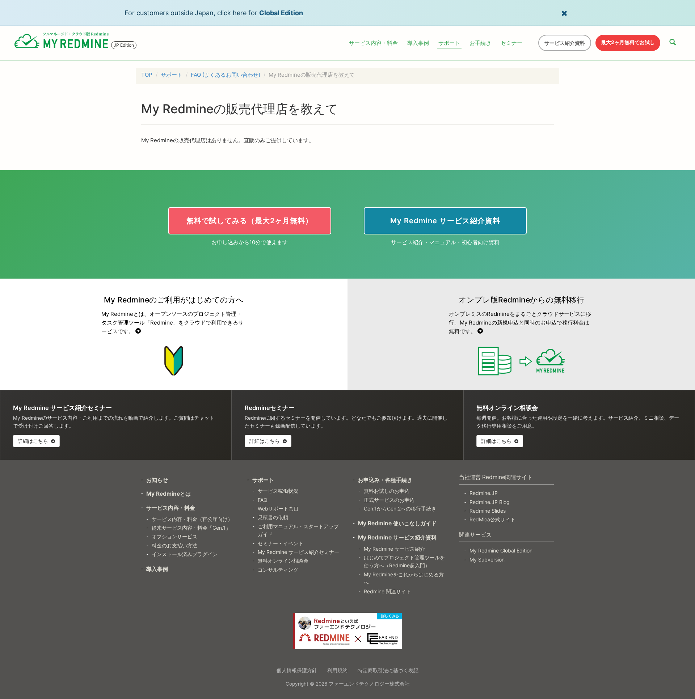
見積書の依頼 (273, 517)
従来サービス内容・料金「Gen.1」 (191, 528)
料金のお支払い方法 (174, 545)
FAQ (263, 500)
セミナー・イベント (280, 543)
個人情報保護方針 (297, 670)
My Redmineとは (168, 493)
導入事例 (418, 42)
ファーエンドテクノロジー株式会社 (369, 684)
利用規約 (337, 670)
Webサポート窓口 (278, 508)
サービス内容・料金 (373, 42)
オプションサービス (174, 536)
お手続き (480, 42)
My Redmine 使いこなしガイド (397, 523)
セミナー (511, 42)
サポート (449, 42)
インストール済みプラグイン (185, 554)
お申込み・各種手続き (385, 479)
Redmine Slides (487, 511)
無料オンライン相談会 (283, 561)
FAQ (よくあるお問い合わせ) (225, 74)
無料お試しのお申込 (386, 491)
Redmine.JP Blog (489, 502)
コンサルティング (278, 570)
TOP (146, 74)
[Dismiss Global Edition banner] (564, 12)
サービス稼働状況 (278, 491)
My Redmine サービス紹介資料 (397, 537)
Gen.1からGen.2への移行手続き (400, 508)
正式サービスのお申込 (389, 500)
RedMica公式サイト (492, 519)
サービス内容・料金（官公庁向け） (192, 519)
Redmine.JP (483, 493)
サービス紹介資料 (564, 43)
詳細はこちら (34, 441)
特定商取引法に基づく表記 (388, 670)
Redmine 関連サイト (387, 591)
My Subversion (487, 559)
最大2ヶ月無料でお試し (628, 42)
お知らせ (157, 479)
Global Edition (281, 13)
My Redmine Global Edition (500, 550)
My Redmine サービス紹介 (394, 549)
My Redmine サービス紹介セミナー (298, 552)
